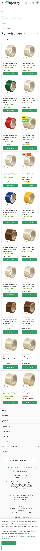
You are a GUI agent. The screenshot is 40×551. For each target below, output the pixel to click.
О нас (4, 410)
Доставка (5, 421)
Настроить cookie (7, 529)
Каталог (5, 441)
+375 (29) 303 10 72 (13, 467)
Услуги (4, 436)
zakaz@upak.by (21, 471)
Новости (5, 426)
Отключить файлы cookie (13, 548)
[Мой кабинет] (33, 3)
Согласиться (9, 543)
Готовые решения (9, 446)
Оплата (4, 416)
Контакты (5, 431)
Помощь (5, 452)
